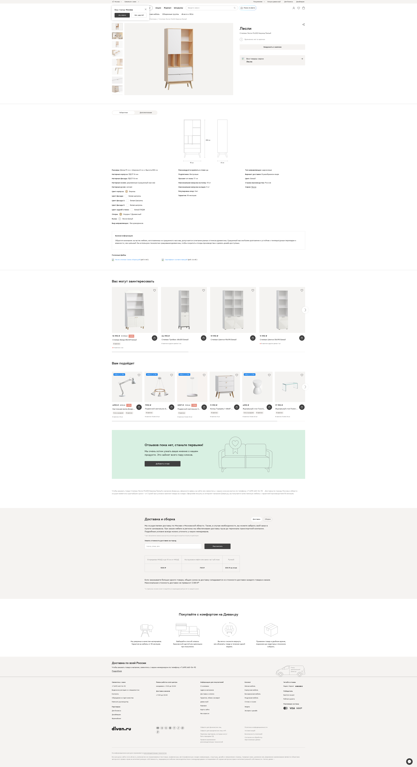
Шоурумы (178, 8)
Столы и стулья (250, 702)
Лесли (253, 187)
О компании (204, 686)
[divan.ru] (121, 728)
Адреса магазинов (207, 690)
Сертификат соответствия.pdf (176, 259)
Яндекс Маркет (288, 686)
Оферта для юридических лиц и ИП (213, 730)
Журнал (167, 8)
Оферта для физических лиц (210, 727)
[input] (212, 8)
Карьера (203, 706)
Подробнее (117, 671)
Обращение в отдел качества (122, 698)
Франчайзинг (116, 718)
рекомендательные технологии (155, 753)
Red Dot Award (288, 695)
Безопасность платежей (253, 734)
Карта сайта (204, 709)
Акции (158, 8)
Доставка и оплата (207, 694)
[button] (293, 8)
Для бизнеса (116, 711)
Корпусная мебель (251, 690)
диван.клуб (204, 702)
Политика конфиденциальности (256, 727)
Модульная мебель (251, 698)
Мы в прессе (204, 713)
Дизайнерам (116, 714)
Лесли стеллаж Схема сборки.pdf (127, 259)
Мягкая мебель (250, 686)
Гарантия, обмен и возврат (210, 698)
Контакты (115, 694)
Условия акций (250, 730)
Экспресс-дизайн (251, 711)
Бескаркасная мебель (253, 694)
